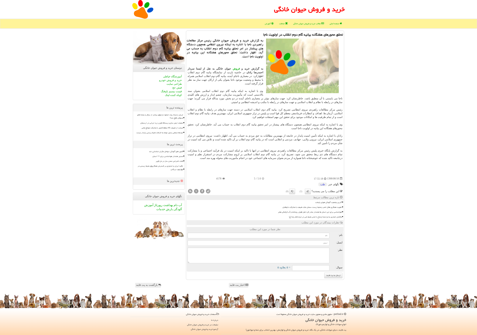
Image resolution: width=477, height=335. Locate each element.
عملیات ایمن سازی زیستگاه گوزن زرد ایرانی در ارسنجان (161, 123)
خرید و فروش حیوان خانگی (309, 9)
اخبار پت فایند (237, 285)
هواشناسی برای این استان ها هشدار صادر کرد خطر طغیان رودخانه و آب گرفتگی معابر (310, 212)
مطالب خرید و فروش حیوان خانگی (307, 24)
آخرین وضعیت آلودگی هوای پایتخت (328, 202)
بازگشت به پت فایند (147, 285)
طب (322, 184)
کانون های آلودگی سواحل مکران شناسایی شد (166, 151)
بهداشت (167, 205)
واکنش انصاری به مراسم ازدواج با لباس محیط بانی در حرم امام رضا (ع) (315, 217)
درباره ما (214, 320)
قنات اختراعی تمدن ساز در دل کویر (169, 161)
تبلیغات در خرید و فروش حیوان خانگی (202, 325)
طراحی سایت (174, 84)
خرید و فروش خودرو (170, 80)
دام (175, 205)
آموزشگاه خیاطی (172, 76)
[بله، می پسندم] (308, 191)
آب (180, 205)
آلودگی (177, 209)
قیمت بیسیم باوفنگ (171, 91)
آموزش (268, 24)
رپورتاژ (157, 205)
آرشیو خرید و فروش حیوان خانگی (204, 329)
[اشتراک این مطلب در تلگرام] (208, 190)
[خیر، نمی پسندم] (292, 191)
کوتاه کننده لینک (173, 95)
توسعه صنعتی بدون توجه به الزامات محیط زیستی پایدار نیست (159, 133)
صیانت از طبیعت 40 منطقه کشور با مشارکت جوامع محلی (162, 128)
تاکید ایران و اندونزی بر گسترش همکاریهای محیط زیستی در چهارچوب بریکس (160, 167)
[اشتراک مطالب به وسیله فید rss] (190, 190)
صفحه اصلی (335, 24)
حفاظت (282, 24)
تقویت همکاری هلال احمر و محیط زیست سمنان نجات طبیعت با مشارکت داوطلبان (312, 207)
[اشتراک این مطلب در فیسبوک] (202, 190)
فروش (236, 68)
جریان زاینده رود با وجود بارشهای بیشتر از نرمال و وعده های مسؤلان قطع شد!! (160, 116)
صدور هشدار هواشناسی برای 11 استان (167, 156)
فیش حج (177, 87)
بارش (169, 209)
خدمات (160, 209)
